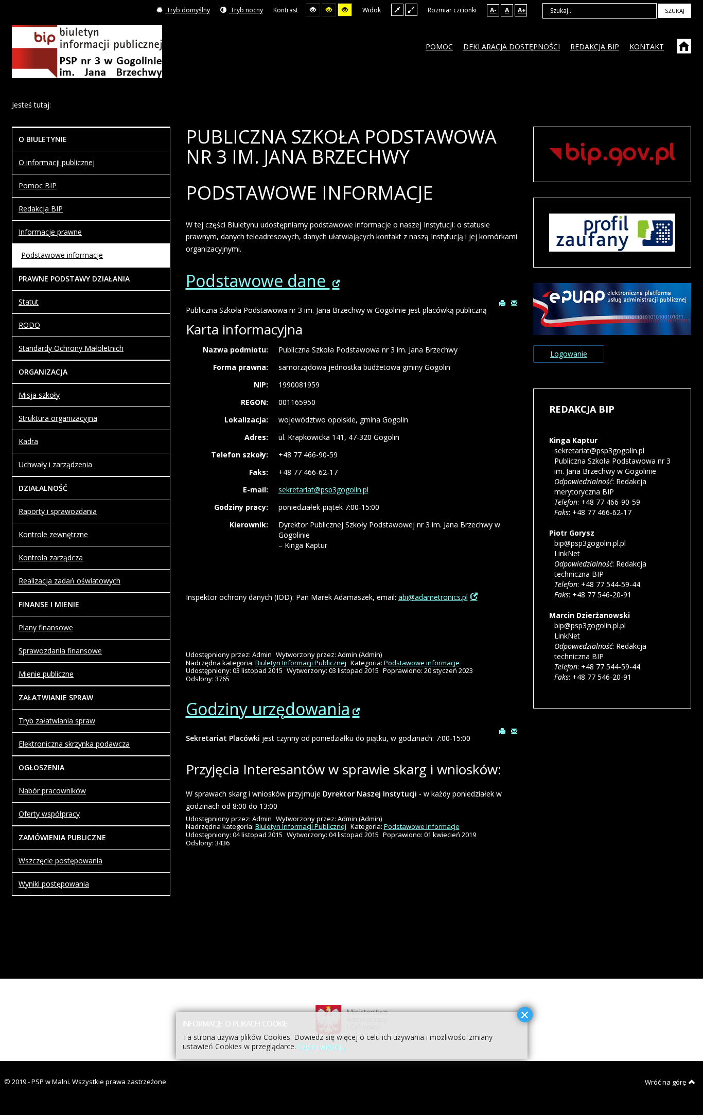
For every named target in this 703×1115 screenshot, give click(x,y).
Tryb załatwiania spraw (57, 720)
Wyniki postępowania (54, 884)
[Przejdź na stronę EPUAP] (612, 308)
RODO (29, 325)
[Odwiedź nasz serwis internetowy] (685, 50)
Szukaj (674, 10)
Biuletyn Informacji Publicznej (300, 662)
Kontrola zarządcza (51, 557)
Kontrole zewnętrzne (53, 534)
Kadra (28, 441)
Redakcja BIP (41, 209)
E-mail (514, 302)
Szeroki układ (411, 9)
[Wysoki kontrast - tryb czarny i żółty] (329, 9)
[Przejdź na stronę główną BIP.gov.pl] (612, 153)
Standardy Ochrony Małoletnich (71, 348)
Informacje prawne (50, 232)
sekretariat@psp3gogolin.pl (323, 489)
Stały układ (397, 9)
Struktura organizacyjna (58, 418)
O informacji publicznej (57, 162)
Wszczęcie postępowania (60, 860)
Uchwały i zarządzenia (55, 464)
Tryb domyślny (187, 10)
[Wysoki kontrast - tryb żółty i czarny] (345, 9)
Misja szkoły (39, 395)
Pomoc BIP (38, 185)
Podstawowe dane (258, 281)
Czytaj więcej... (322, 1046)
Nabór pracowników (52, 790)
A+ (522, 10)
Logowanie (568, 354)
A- (493, 10)
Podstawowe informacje (422, 662)
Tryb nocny (246, 10)
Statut (29, 302)
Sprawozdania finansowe (60, 651)
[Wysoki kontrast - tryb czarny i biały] (313, 9)
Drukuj (502, 302)
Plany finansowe (46, 627)
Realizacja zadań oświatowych (69, 581)
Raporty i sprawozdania (58, 511)
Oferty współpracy (49, 814)
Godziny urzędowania (268, 709)
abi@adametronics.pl (433, 597)
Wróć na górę (665, 1082)
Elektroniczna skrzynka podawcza (74, 744)
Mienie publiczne (46, 674)
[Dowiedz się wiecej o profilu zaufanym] (612, 232)
